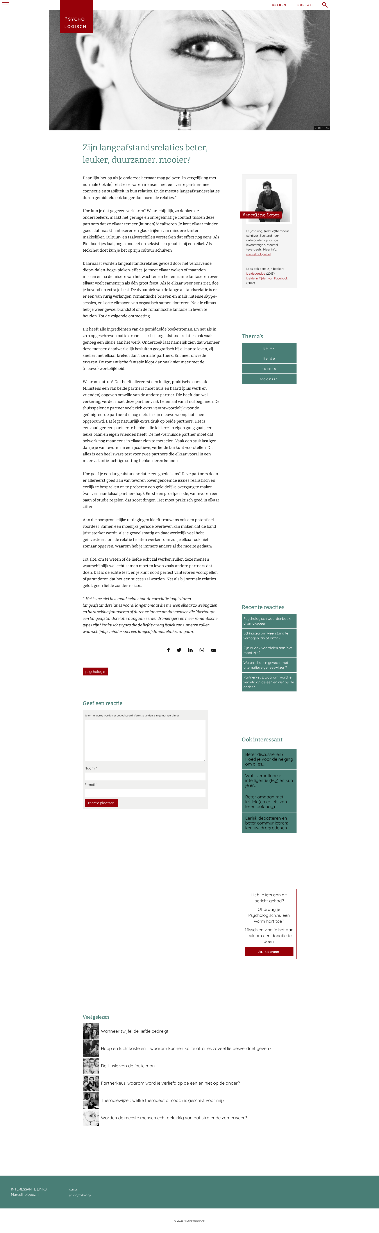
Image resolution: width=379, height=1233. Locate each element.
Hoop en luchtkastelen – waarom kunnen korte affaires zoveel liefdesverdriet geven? (186, 1048)
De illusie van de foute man (128, 1065)
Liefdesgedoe (255, 273)
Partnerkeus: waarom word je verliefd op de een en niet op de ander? (268, 682)
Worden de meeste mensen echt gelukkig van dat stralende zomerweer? (174, 1117)
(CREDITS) (322, 128)
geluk (269, 348)
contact (73, 1189)
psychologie (95, 671)
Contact (306, 5)
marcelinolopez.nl (258, 254)
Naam (90, 768)
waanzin (269, 379)
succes (269, 368)
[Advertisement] (269, 493)
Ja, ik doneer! (269, 951)
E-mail (90, 784)
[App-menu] (5, 5)
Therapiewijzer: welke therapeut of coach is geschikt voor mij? (162, 1100)
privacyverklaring (80, 1195)
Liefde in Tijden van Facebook (267, 278)
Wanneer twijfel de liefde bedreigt (134, 1031)
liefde (269, 358)
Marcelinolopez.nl (25, 1194)
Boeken (279, 5)
